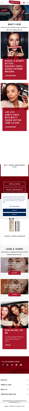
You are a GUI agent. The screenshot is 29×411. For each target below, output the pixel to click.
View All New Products (14, 190)
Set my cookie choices (14, 206)
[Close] (25, 194)
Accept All (14, 214)
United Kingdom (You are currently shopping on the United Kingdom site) (14, 401)
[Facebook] (3, 365)
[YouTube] (21, 365)
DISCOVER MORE (10, 75)
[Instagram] (7, 365)
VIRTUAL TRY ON (14, 184)
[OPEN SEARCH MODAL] (27, 2)
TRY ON (7, 345)
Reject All (14, 210)
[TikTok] (12, 365)
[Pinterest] (16, 365)
